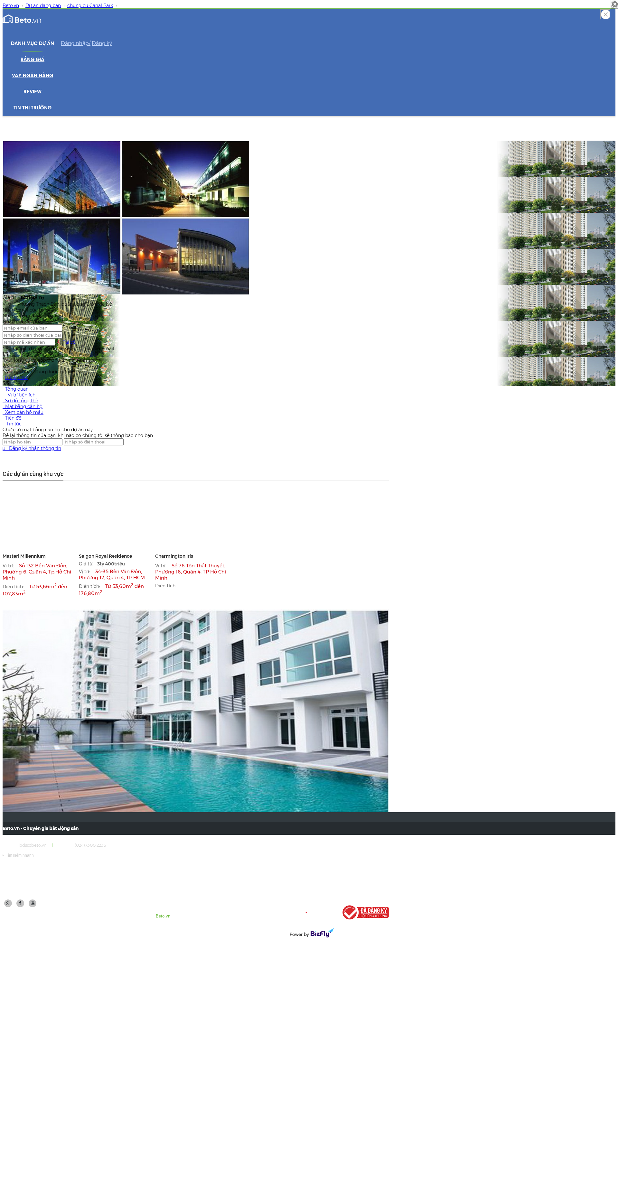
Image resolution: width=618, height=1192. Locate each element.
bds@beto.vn (33, 845)
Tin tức (14, 424)
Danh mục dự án (32, 43)
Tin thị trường (33, 108)
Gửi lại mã (16, 377)
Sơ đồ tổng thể (20, 401)
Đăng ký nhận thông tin (32, 448)
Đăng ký (102, 43)
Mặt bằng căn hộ (22, 406)
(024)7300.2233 (90, 845)
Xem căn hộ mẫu (23, 412)
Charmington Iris (174, 556)
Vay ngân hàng (32, 76)
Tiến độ (12, 418)
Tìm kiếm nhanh (18, 855)
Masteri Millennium (24, 556)
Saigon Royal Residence (105, 556)
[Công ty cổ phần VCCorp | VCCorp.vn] (311, 912)
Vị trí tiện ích (19, 395)
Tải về (68, 342)
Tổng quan (16, 389)
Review (32, 92)
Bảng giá (32, 59)
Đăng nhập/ (75, 43)
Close (605, 14)
